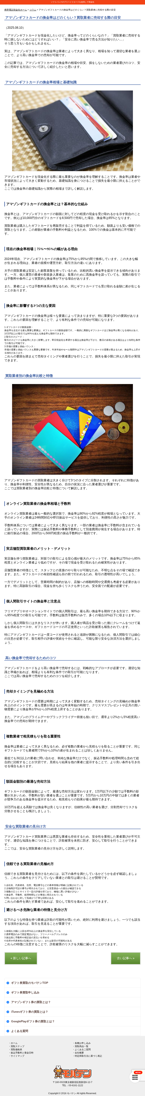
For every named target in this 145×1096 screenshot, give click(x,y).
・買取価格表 (15, 1049)
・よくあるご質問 (81, 1049)
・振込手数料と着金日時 (20, 1052)
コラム (32, 10)
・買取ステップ (16, 1046)
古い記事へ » (125, 958)
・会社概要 (78, 1052)
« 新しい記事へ (21, 958)
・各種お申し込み (81, 1043)
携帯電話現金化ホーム (15, 10)
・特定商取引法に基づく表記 (87, 1056)
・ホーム (13, 1043)
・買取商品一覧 (80, 1046)
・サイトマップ (16, 1056)
